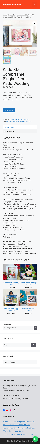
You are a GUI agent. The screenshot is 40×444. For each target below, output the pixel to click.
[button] (34, 23)
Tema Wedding (24, 119)
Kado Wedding (20, 121)
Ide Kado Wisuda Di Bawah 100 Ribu (16, 425)
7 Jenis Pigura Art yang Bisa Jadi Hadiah (18, 434)
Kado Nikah (12, 121)
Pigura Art (11, 15)
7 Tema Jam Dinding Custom (13, 431)
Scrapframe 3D (22, 15)
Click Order (9, 110)
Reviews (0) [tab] (9, 131)
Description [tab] (9, 127)
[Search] (35, 328)
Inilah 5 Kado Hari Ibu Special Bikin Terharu (19, 422)
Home (5, 15)
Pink (27, 121)
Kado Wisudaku (12, 4)
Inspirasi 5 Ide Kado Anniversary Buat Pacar (19, 428)
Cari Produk (7, 324)
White (30, 121)
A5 (7, 121)
